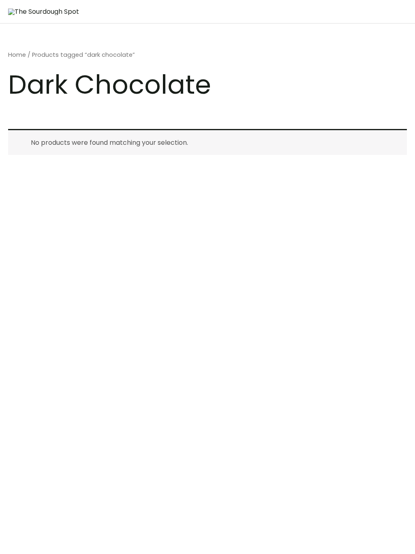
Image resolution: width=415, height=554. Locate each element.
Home (17, 55)
